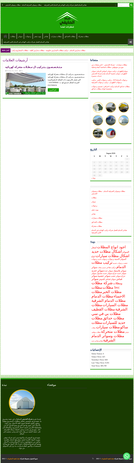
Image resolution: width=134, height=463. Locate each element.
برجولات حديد (102, 259)
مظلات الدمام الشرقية (108, 301)
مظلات (12, 36)
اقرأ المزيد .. (53, 90)
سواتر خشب (116, 276)
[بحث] (131, 5)
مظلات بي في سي (106, 314)
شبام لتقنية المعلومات (107, 458)
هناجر (46, 36)
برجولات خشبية (118, 263)
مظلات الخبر (112, 292)
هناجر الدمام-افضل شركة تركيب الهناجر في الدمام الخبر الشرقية (65, 5)
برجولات (28, 36)
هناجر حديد (94, 341)
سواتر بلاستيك (119, 271)
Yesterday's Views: (98, 360)
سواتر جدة (108, 271)
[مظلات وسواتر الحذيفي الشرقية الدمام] (67, 20)
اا (2, 5)
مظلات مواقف (96, 332)
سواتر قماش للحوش (107, 279)
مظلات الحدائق (70, 36)
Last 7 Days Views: (98, 363)
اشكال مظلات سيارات (112, 256)
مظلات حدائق (113, 318)
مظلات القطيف (103, 309)
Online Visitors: (97, 354)
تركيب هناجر (111, 267)
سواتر (20, 36)
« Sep (93, 178)
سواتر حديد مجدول (104, 273)
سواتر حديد (97, 270)
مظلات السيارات (115, 305)
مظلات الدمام (102, 296)
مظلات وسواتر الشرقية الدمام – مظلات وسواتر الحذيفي (23, 5)
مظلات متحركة (83, 36)
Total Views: (96, 366)
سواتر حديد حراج (119, 273)
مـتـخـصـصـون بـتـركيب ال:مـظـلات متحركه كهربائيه (33, 67)
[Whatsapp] (126, 456)
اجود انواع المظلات (111, 247)
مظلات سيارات (56, 36)
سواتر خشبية (104, 276)
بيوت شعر (37, 36)
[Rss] (116, 5)
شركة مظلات (102, 283)
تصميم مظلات (102, 267)
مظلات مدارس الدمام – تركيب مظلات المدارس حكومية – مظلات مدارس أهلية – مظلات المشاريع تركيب (48, 50)
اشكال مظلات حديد (106, 251)
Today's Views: (96, 357)
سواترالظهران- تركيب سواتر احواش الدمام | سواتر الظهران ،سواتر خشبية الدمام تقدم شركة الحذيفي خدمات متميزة (109, 73)
